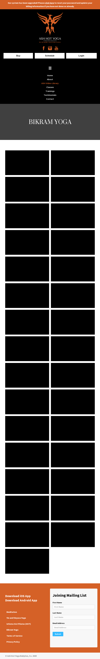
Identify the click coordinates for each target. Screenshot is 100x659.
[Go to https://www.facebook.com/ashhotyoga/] (44, 48)
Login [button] (81, 56)
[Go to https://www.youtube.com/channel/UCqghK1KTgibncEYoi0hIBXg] (56, 48)
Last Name (57, 613)
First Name (57, 603)
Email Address (59, 623)
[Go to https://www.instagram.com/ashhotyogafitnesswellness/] (50, 48)
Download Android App (21, 600)
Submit (58, 634)
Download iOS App (18, 596)
